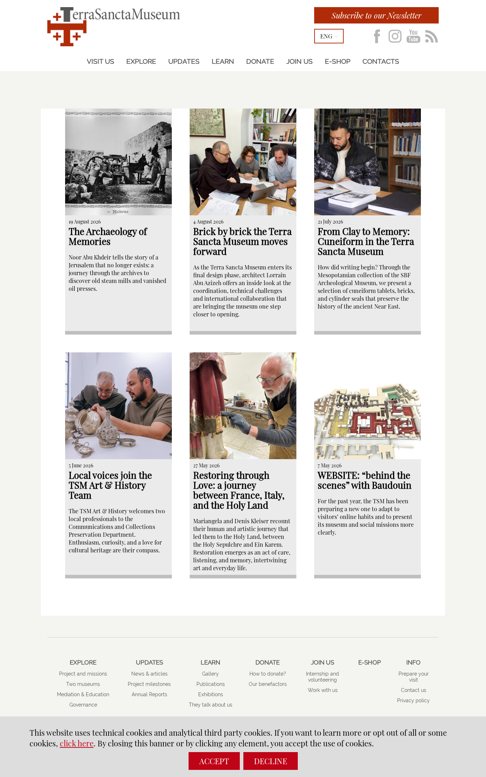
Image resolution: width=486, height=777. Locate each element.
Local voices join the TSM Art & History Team (110, 485)
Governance (83, 705)
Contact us (413, 690)
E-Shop (337, 61)
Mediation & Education (83, 694)
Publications (210, 684)
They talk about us (210, 705)
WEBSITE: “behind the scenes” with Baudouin (365, 480)
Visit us (100, 61)
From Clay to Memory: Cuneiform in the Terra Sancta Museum (366, 241)
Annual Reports (149, 694)
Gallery (210, 674)
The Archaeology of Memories (108, 236)
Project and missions (83, 674)
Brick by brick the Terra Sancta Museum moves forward (242, 241)
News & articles (149, 674)
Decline (270, 761)
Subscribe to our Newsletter (376, 15)
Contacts (381, 61)
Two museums (83, 684)
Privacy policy (413, 700)
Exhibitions (210, 694)
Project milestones (149, 684)
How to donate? (267, 674)
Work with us (323, 690)
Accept (214, 761)
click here (77, 743)
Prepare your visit (413, 677)
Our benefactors (268, 684)
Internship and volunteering (322, 677)
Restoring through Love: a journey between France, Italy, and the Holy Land (239, 490)
